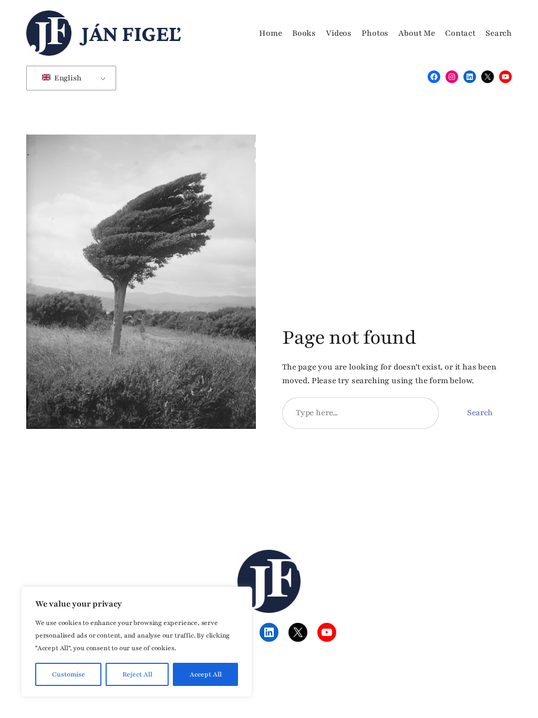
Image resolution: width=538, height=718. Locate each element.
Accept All (206, 674)
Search (480, 412)
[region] (136, 642)
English (67, 78)
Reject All (137, 674)
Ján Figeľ (131, 33)
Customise (68, 674)
